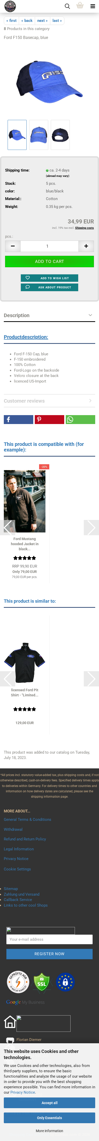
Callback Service (18, 899)
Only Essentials (49, 1118)
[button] (12, 246)
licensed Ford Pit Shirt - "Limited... (24, 692)
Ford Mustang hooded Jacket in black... (25, 544)
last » (57, 20)
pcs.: (9, 236)
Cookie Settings (17, 869)
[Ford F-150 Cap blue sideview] (49, 81)
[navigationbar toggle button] (92, 6)
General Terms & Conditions (27, 819)
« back (26, 20)
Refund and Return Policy (25, 839)
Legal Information (19, 849)
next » (42, 20)
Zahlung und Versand (21, 894)
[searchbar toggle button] (67, 6)
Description (16, 315)
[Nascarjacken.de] (8, 6)
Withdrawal (13, 829)
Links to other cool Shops (26, 905)
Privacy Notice (22, 1092)
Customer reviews (24, 401)
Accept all (50, 1103)
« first (11, 20)
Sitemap (11, 888)
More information (49, 1131)
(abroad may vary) (57, 176)
